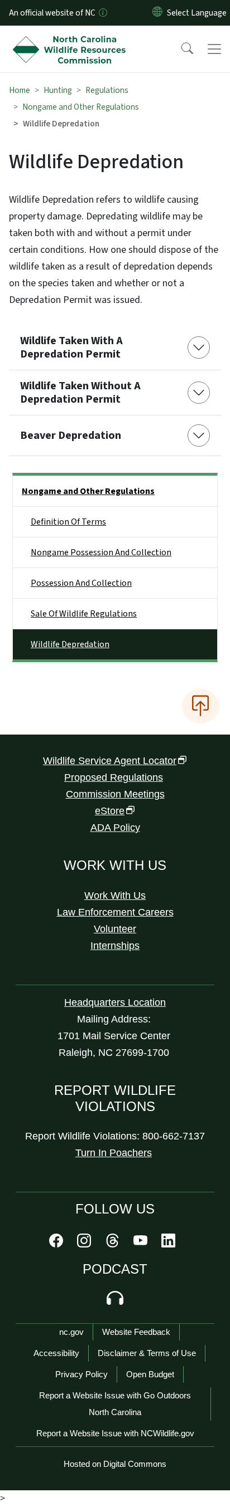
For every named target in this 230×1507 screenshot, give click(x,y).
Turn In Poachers (113, 1152)
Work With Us (115, 895)
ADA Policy (115, 827)
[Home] (72, 38)
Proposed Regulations (113, 777)
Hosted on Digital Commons (115, 1464)
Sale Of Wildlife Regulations (84, 614)
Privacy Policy (81, 1374)
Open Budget (150, 1374)
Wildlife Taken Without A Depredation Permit (80, 392)
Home (19, 90)
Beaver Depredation (70, 435)
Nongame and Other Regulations (80, 107)
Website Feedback (136, 1332)
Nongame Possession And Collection (101, 552)
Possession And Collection (81, 583)
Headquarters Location (115, 1002)
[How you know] (102, 12)
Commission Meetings (115, 794)
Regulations (106, 90)
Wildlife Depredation (70, 644)
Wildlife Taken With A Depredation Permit (71, 347)
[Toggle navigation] (214, 49)
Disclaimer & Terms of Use (147, 1353)
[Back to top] (200, 706)
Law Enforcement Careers (115, 912)
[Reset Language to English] (157, 12)
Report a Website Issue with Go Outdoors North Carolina (115, 1404)
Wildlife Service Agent (109, 760)
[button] (179, 49)
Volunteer (115, 928)
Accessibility (56, 1353)
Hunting (58, 90)
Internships (115, 945)
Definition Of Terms (68, 522)
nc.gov (71, 1332)
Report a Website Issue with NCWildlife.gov (115, 1433)
